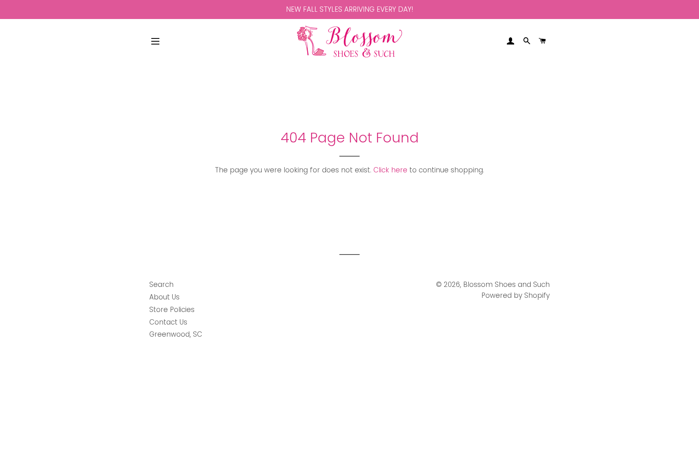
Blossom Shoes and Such (506, 284)
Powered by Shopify (515, 295)
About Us (164, 297)
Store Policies (172, 309)
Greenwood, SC (175, 334)
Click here (390, 170)
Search (161, 284)
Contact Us (168, 322)
